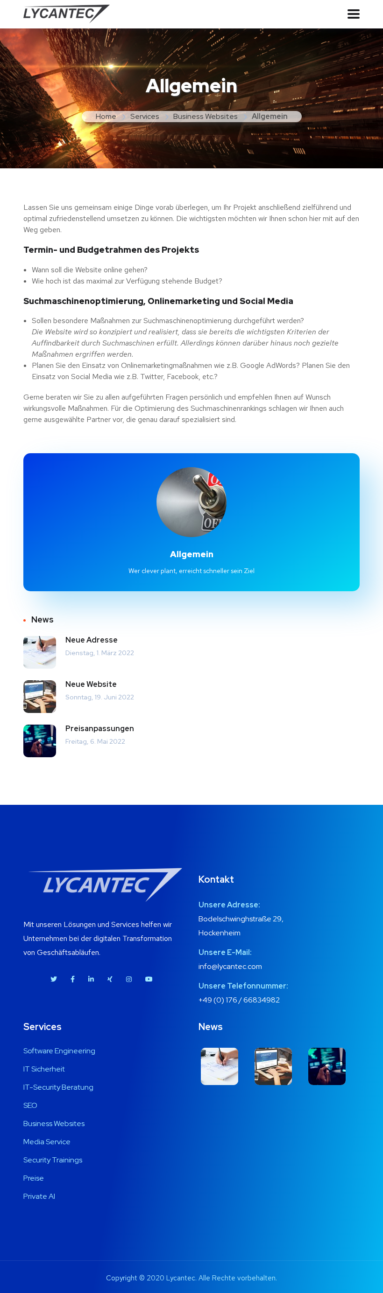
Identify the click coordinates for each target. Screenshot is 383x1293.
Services (144, 116)
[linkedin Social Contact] (91, 979)
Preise (33, 1178)
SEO (30, 1105)
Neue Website (91, 684)
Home (106, 116)
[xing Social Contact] (110, 979)
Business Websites (205, 116)
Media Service (47, 1142)
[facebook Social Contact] (72, 979)
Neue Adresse (91, 640)
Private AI (39, 1196)
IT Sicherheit (44, 1069)
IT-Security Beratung (58, 1087)
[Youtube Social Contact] (149, 979)
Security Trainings (52, 1160)
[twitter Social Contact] (53, 979)
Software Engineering (59, 1051)
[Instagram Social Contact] (129, 979)
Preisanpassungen (99, 728)
